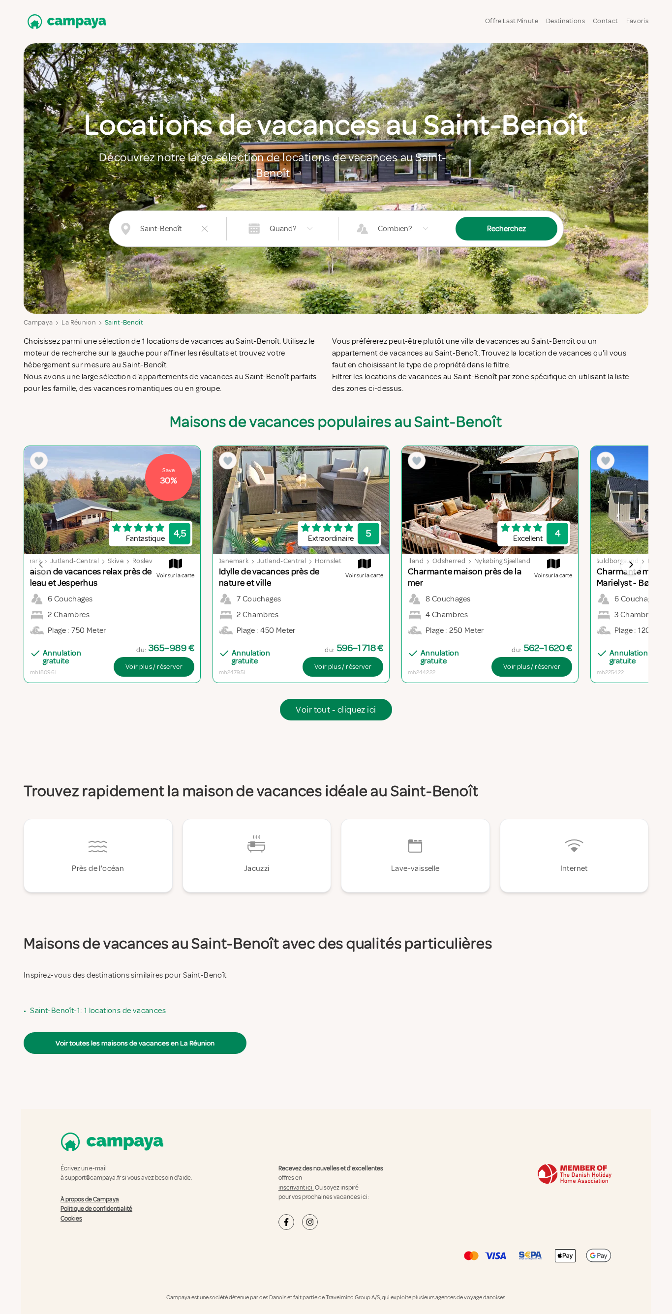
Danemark (232, 561)
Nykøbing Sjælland (502, 561)
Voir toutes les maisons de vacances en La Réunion (135, 1043)
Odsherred (448, 561)
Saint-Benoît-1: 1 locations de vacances (98, 1010)
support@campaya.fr (93, 1178)
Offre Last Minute (511, 21)
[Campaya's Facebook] (286, 1222)
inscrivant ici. (296, 1188)
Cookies (71, 1219)
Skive (115, 561)
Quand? (283, 229)
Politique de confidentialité (96, 1209)
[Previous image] (41, 564)
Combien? (395, 229)
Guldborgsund (616, 561)
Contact (605, 21)
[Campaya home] (65, 21)
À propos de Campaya (90, 1199)
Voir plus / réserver (154, 666)
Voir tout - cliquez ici (336, 709)
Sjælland (410, 561)
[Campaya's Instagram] (310, 1222)
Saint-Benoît (124, 322)
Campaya (38, 322)
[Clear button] (205, 229)
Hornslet (328, 561)
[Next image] (631, 564)
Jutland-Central (74, 561)
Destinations (565, 21)
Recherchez (506, 229)
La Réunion (78, 322)
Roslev (142, 561)
